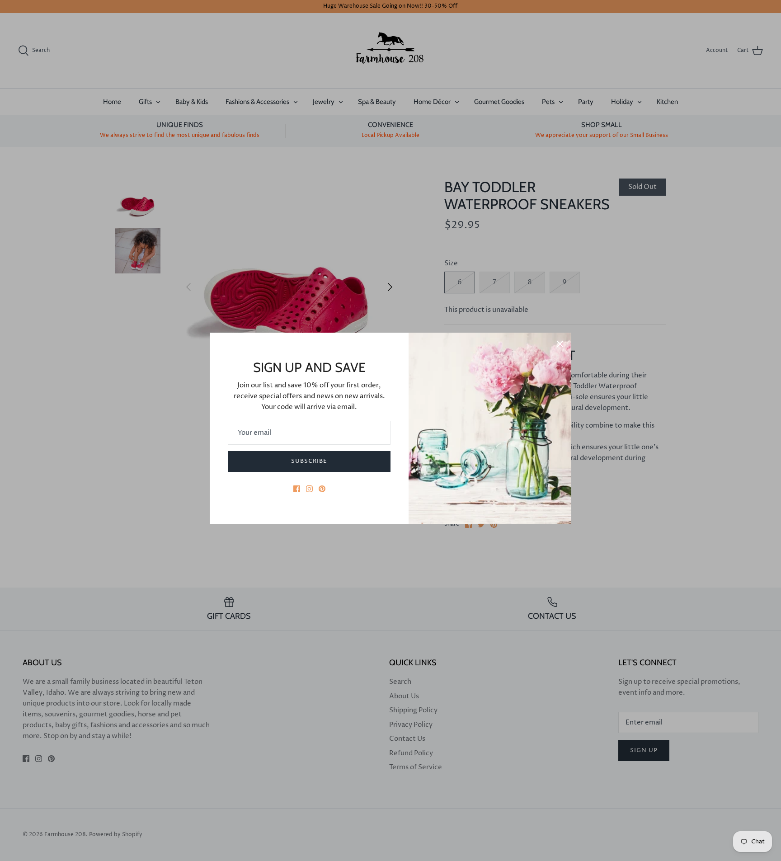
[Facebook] (296, 488)
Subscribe (309, 461)
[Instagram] (309, 488)
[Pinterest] (322, 488)
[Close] (560, 344)
